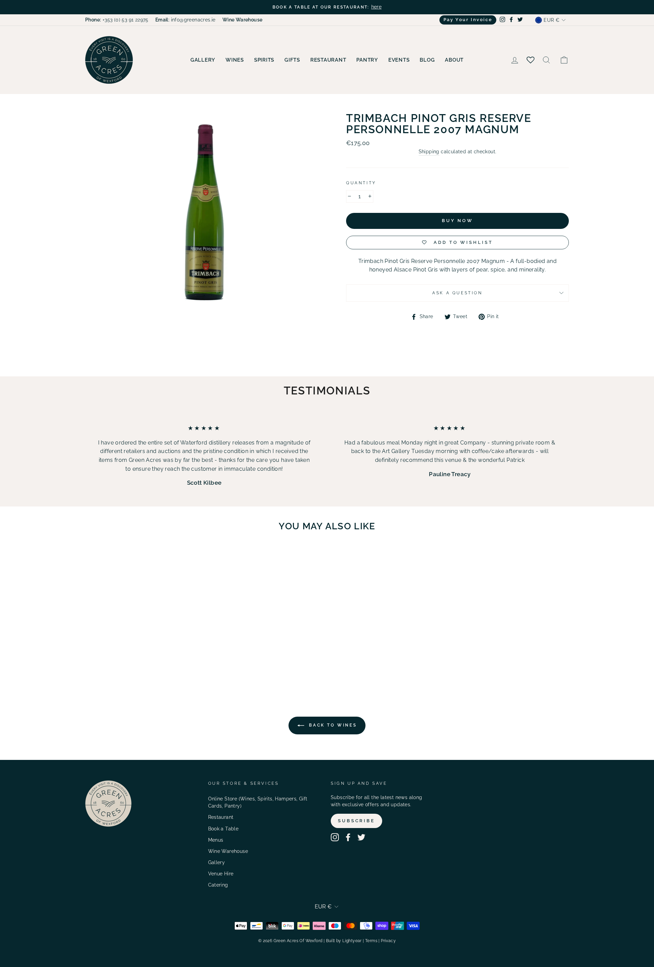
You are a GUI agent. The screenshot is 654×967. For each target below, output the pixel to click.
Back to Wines (332, 725)
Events (399, 60)
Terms (371, 940)
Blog (427, 60)
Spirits (264, 60)
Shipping (429, 151)
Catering (218, 885)
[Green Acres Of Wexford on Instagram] (335, 837)
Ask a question (457, 293)
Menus (215, 840)
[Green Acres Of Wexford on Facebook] (348, 837)
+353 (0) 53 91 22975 (117, 19)
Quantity (361, 183)
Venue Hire (221, 873)
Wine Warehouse (228, 851)
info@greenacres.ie (185, 19)
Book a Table (223, 828)
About (454, 60)
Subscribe (356, 820)
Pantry (367, 60)
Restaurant (328, 60)
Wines (234, 60)
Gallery (202, 60)
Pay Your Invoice (468, 19)
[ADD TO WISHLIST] (167, 556)
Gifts (292, 60)
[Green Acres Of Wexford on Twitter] (361, 837)
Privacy (388, 940)
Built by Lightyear (344, 940)
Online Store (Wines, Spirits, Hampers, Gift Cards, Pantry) (258, 802)
